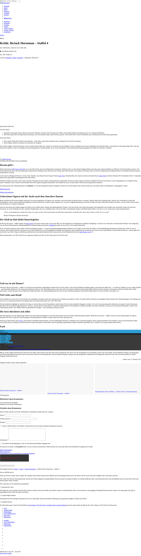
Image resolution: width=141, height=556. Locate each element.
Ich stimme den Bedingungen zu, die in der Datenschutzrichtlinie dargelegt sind (26, 443)
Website (2, 422)
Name (2, 415)
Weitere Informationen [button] (7, 192)
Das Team (7, 515)
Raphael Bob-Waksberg (16, 346)
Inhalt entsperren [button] (5, 189)
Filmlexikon (7, 512)
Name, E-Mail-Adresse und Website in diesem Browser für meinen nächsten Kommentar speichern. (32, 426)
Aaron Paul (61, 176)
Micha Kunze (7, 159)
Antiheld (51, 225)
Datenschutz (7, 525)
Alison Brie (102, 176)
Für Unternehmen (9, 522)
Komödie (20, 58)
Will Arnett (15, 169)
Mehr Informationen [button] (6, 450)
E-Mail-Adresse (5, 419)
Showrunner (29, 223)
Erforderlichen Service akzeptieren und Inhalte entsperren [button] (17, 453)
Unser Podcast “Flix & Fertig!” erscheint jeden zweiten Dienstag (46, 505)
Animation (8, 58)
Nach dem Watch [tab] (5, 138)
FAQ (5, 508)
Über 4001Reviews (10, 513)
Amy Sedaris (27, 349)
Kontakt (6, 520)
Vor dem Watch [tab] (4, 129)
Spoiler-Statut (8, 510)
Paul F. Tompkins (37, 349)
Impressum (7, 524)
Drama (14, 58)
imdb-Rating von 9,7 (85, 232)
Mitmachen (7, 517)
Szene (21, 320)
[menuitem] (72, 6)
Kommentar (4, 440)
